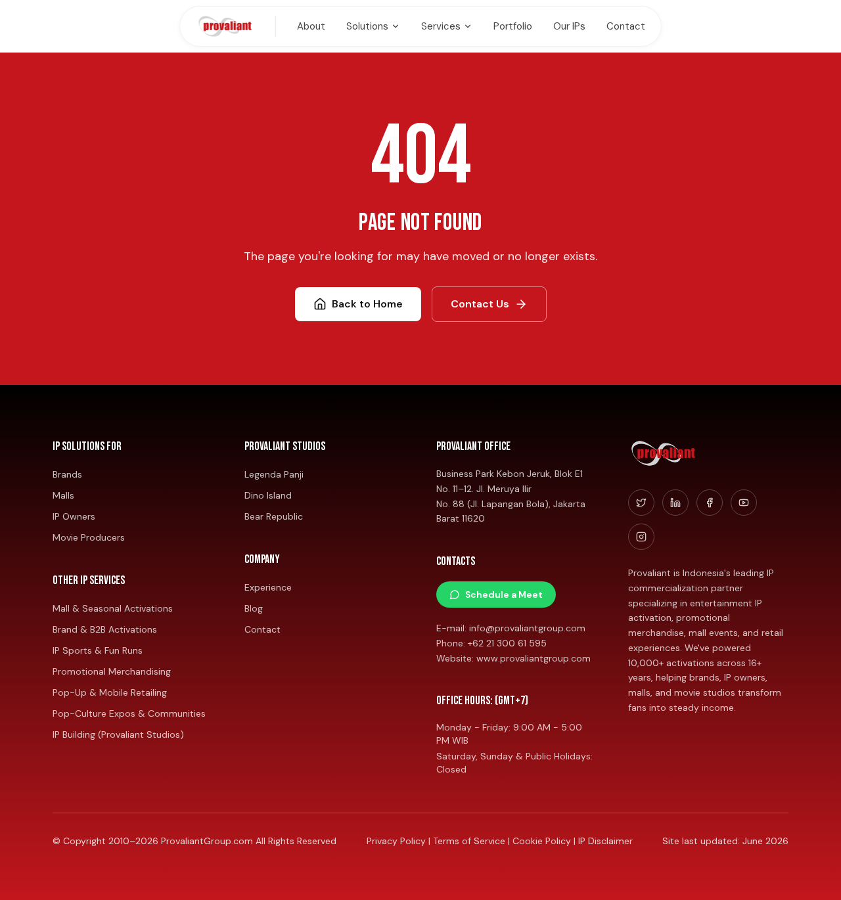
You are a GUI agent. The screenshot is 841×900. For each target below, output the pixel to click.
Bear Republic (273, 516)
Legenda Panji (274, 474)
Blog (253, 608)
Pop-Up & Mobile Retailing (110, 692)
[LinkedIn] (675, 502)
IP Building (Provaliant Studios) (118, 734)
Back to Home (367, 304)
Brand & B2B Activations (105, 629)
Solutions (367, 26)
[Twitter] (641, 502)
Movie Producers (89, 537)
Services (441, 26)
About (311, 26)
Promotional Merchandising (112, 671)
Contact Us (480, 304)
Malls (63, 495)
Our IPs (569, 26)
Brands (67, 474)
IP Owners (74, 516)
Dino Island (268, 495)
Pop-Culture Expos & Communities (129, 713)
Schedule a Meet (504, 594)
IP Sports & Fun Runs (98, 650)
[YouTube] (744, 502)
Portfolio (512, 26)
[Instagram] (641, 537)
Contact (625, 26)
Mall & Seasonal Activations (113, 608)
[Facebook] (709, 502)
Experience (268, 587)
